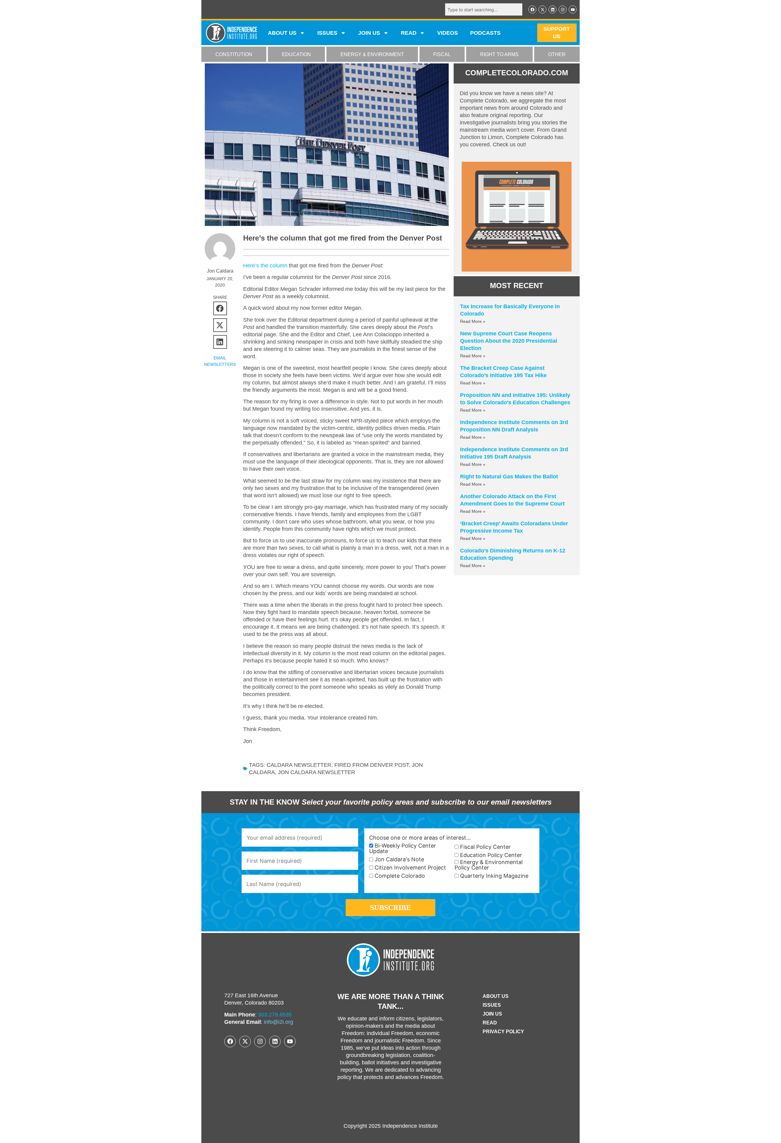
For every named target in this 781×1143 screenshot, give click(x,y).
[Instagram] (563, 9)
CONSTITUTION (233, 54)
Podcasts (485, 33)
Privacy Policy (503, 1031)
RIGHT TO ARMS (499, 54)
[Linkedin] (552, 9)
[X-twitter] (542, 9)
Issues (327, 33)
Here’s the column (265, 266)
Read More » (472, 321)
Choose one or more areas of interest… (420, 838)
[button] (220, 308)
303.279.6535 (275, 1015)
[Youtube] (573, 9)
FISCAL (442, 54)
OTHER (557, 54)
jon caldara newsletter (316, 772)
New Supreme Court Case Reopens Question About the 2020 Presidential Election (508, 340)
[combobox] (483, 9)
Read (490, 1022)
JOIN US (369, 33)
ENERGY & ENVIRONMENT (372, 54)
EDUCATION (296, 54)
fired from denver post (371, 765)
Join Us (492, 1013)
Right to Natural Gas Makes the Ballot (509, 476)
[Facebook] (532, 9)
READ (408, 33)
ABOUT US (282, 33)
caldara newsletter (299, 765)
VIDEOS (447, 33)
